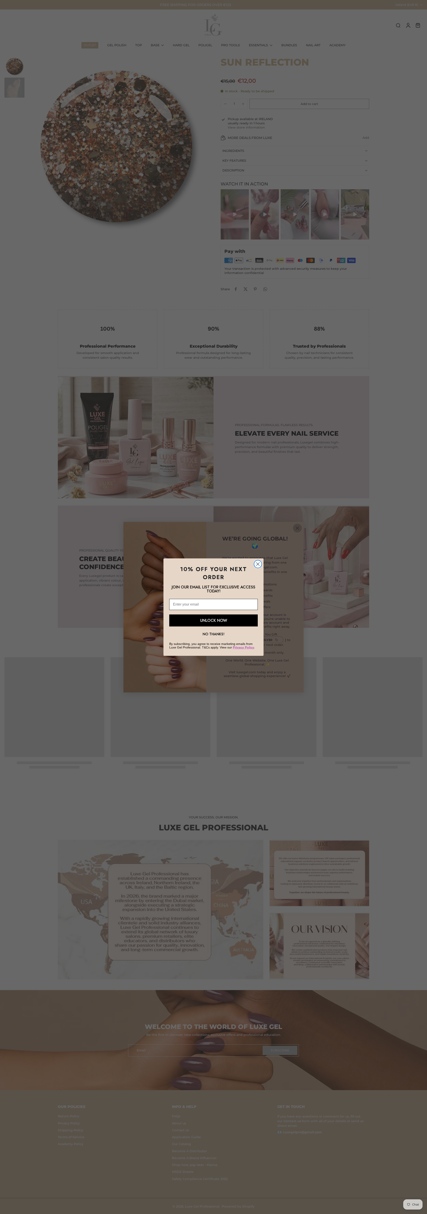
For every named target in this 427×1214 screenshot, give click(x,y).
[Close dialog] (258, 564)
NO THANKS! (213, 634)
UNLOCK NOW (213, 620)
